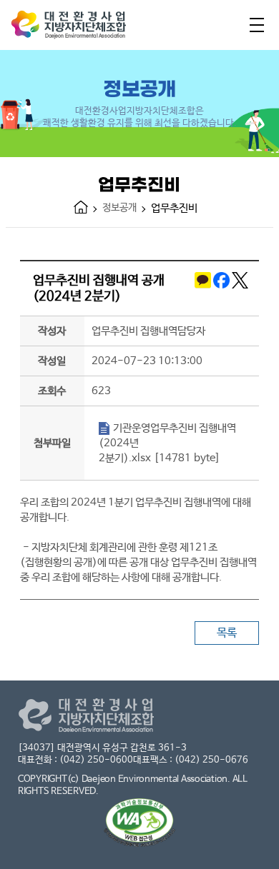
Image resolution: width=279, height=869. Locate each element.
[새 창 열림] (201, 288)
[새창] (139, 824)
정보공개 (119, 208)
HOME (81, 207)
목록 (227, 633)
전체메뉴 (256, 25)
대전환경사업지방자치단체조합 (82, 28)
